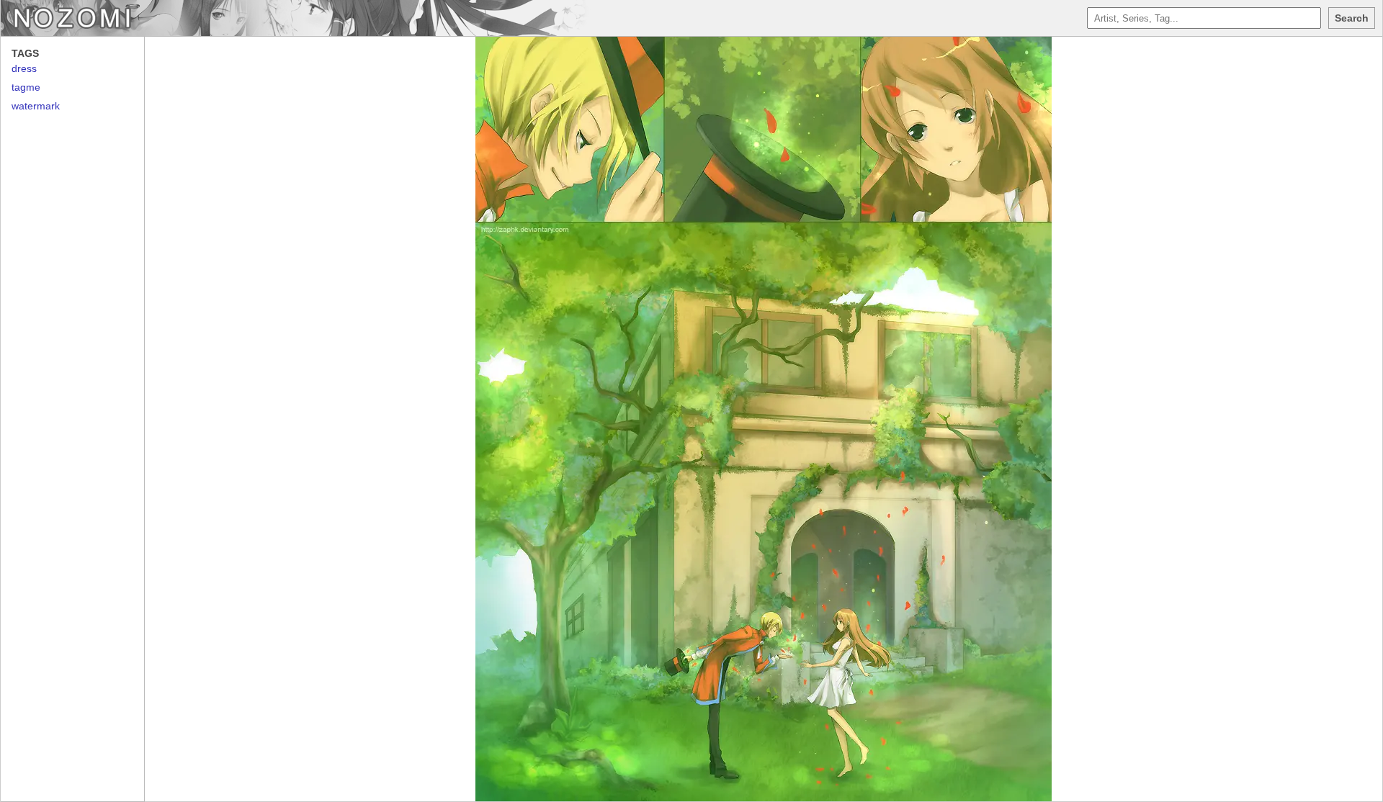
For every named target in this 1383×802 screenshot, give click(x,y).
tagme (26, 87)
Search (1352, 18)
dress (24, 68)
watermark (36, 106)
